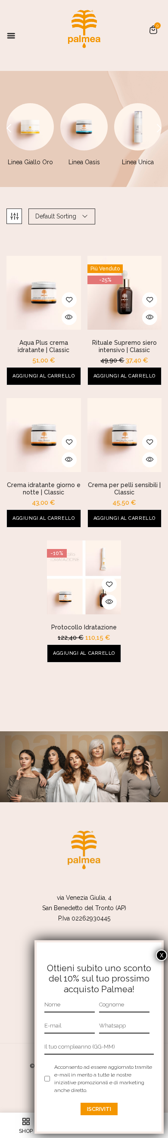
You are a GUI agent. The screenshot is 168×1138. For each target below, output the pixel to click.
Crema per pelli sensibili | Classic (124, 489)
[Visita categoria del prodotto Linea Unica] (138, 126)
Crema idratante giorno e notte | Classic (44, 489)
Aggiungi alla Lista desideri (69, 299)
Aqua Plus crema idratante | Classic (43, 346)
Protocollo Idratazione (84, 627)
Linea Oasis (84, 162)
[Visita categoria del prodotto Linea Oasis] (84, 126)
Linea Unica (138, 162)
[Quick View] (69, 317)
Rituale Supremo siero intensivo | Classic (124, 346)
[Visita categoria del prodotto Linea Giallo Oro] (30, 126)
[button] (153, 30)
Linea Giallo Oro (30, 162)
